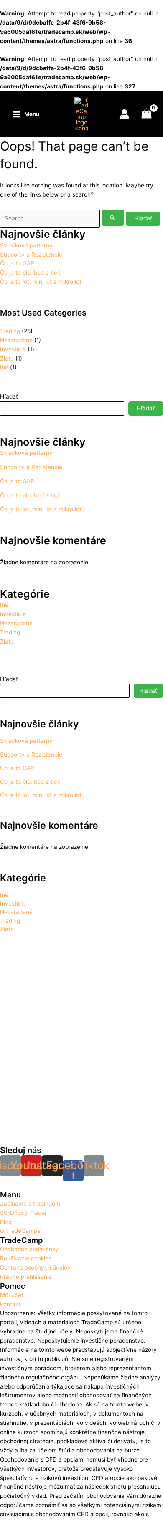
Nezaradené (16, 340)
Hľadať (9, 396)
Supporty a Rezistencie (31, 254)
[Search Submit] (113, 218)
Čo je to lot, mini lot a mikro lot (41, 281)
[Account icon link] (124, 114)
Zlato (7, 358)
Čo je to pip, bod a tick (30, 272)
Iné (4, 367)
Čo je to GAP (17, 263)
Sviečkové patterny (26, 245)
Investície (13, 349)
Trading (10, 331)
